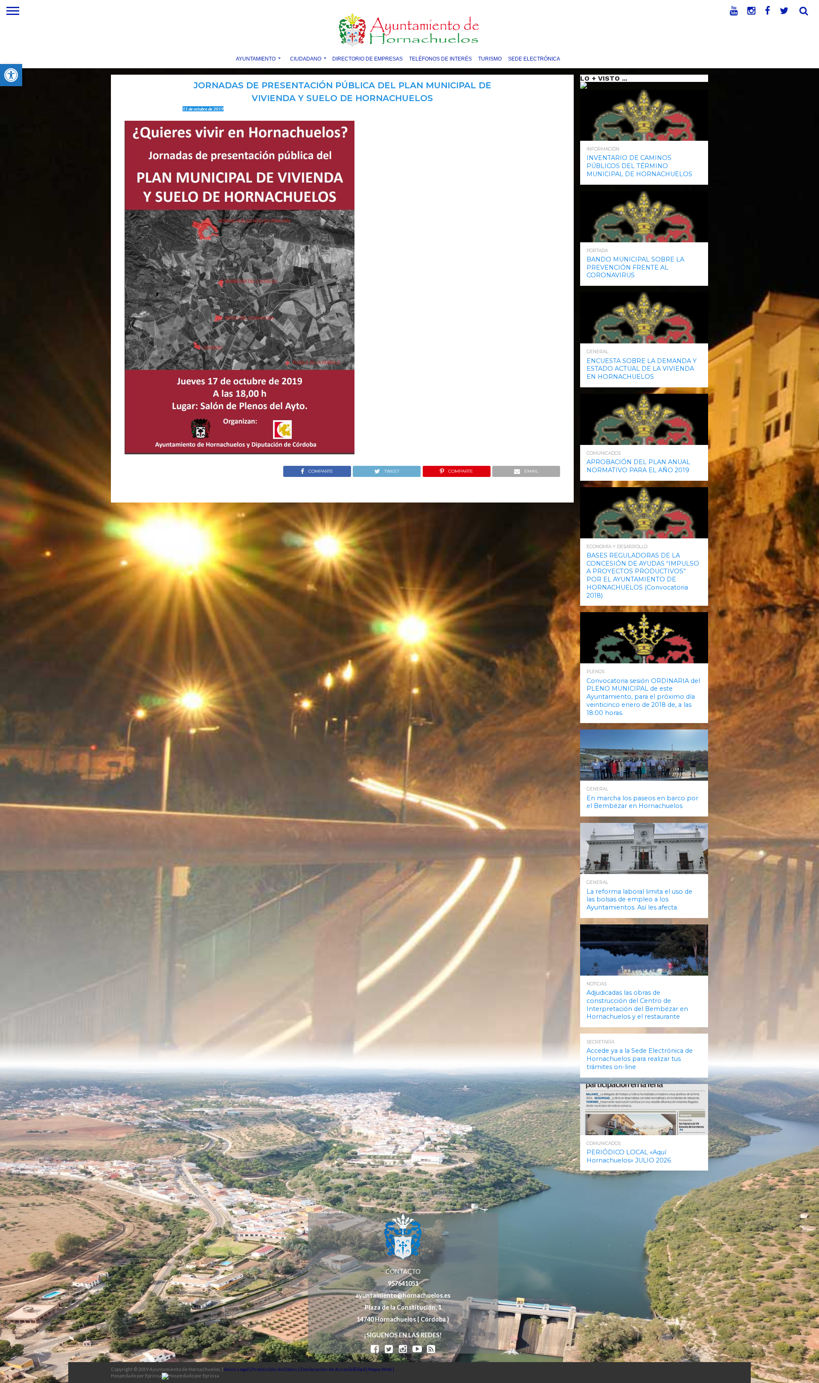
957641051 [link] (403, 1283)
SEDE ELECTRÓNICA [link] (534, 58)
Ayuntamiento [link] (256, 58)
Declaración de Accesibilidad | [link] (334, 1369)
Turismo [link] (490, 58)
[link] (11, 75)
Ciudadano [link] (305, 58)
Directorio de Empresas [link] (367, 58)
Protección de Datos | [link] (276, 1369)
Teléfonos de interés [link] (440, 58)
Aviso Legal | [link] (238, 1369)
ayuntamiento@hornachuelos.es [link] (402, 1295)
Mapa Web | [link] (381, 1369)
